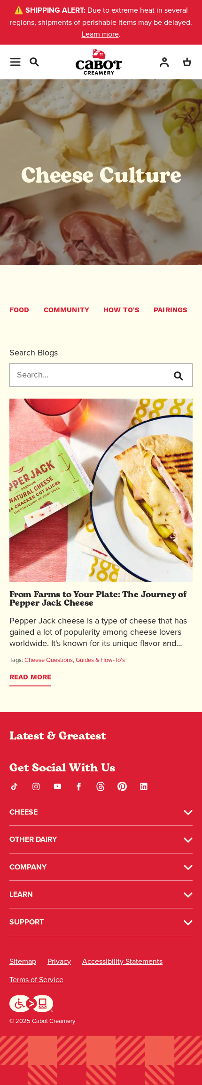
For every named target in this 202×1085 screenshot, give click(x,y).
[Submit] (178, 375)
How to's (121, 310)
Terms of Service (36, 979)
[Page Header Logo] (99, 62)
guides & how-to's (100, 659)
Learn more (100, 34)
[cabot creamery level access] (31, 1003)
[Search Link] (33, 61)
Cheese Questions (48, 659)
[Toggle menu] (15, 62)
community (66, 310)
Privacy (59, 961)
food (19, 310)
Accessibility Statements (122, 961)
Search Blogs (33, 352)
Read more (30, 677)
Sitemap (22, 961)
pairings (170, 310)
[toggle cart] (187, 61)
